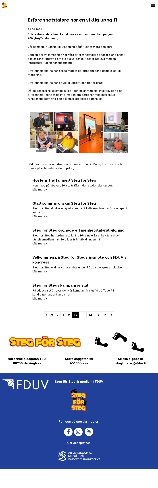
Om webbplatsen (79, 443)
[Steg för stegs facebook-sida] (68, 431)
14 (105, 314)
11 (83, 314)
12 (90, 314)
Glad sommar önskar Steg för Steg (64, 203)
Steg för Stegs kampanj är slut (60, 285)
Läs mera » (40, 189)
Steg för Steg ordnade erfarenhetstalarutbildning (78, 230)
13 (97, 314)
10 (75, 314)
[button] (153, 5)
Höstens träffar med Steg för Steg (64, 180)
